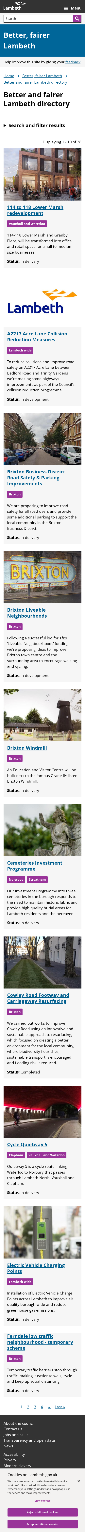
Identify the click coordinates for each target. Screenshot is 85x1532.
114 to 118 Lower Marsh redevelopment (35, 210)
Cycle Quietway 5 (27, 1144)
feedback (72, 62)
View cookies (43, 1500)
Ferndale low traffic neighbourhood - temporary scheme (40, 1342)
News (8, 1446)
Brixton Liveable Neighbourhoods (27, 612)
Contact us (13, 1429)
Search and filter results (36, 125)
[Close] (78, 1481)
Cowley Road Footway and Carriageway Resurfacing (38, 998)
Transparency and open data (29, 1440)
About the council (19, 1423)
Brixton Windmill (27, 747)
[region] (42, 1500)
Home (9, 76)
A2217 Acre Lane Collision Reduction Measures (37, 336)
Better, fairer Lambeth (42, 76)
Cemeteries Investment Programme (34, 865)
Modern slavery (17, 1465)
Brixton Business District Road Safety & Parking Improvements (36, 477)
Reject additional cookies (42, 1512)
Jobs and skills (16, 1434)
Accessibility (14, 1454)
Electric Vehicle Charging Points (36, 1268)
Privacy (10, 1459)
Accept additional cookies (42, 1524)
